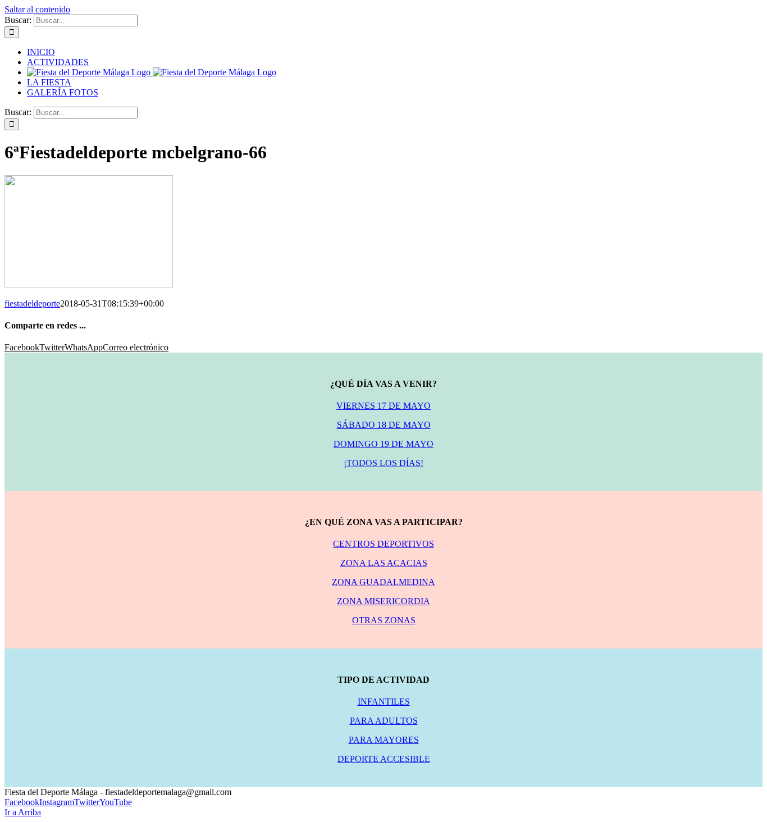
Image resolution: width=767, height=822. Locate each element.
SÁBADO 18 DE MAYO (384, 425)
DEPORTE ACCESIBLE (383, 759)
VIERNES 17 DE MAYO (383, 405)
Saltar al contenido (37, 9)
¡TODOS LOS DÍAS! (383, 463)
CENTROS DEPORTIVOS (383, 544)
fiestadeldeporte (32, 303)
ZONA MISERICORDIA (383, 601)
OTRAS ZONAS (384, 620)
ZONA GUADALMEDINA (383, 582)
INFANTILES (384, 701)
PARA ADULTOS (384, 720)
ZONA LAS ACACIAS (383, 563)
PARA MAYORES (384, 740)
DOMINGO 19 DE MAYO (383, 444)
